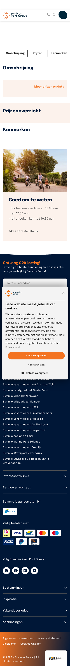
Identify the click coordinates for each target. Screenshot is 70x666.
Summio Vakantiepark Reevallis (23, 419)
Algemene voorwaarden (18, 638)
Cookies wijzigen (30, 644)
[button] (35, 373)
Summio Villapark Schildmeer (21, 402)
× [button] (63, 293)
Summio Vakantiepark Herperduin (24, 430)
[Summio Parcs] (21, 15)
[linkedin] (25, 570)
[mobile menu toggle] (63, 15)
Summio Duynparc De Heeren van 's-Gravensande (26, 461)
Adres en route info (21, 231)
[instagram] (6, 570)
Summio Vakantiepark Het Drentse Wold (29, 384)
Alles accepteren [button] (36, 355)
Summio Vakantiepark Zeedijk (22, 447)
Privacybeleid (13, 347)
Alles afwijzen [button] (36, 364)
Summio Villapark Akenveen (20, 396)
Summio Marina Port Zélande (21, 442)
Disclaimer (9, 644)
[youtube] (34, 570)
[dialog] (35, 333)
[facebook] (15, 570)
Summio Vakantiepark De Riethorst (25, 424)
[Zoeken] (54, 15)
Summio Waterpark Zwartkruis (22, 453)
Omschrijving (15, 53)
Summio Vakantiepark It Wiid (21, 407)
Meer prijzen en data (49, 86)
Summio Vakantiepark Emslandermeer (27, 413)
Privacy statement (49, 638)
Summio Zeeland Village (18, 436)
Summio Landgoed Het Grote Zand (25, 390)
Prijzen (37, 53)
